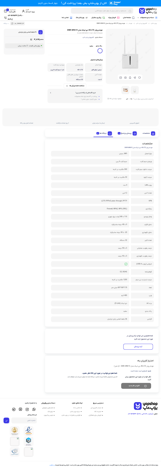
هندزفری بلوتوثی (47, 408)
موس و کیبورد (48, 415)
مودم (130, 23)
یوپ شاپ (154, 23)
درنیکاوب (52, 465)
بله (131, 99)
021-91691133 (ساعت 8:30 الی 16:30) (140, 414)
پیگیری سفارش (96, 18)
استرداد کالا (97, 412)
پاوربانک (50, 412)
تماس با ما (65, 18)
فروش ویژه (112, 18)
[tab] (148, 133)
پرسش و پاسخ (126, 133)
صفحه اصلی (127, 18)
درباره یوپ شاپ (75, 412)
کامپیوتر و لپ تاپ (141, 23)
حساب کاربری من (96, 408)
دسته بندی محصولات (147, 18)
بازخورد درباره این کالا (115, 99)
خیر (127, 99)
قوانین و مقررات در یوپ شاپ (71, 415)
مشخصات (146, 133)
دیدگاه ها (103, 133)
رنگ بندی (99, 46)
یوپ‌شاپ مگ (80, 18)
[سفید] (100, 51)
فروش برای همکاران (95, 415)
